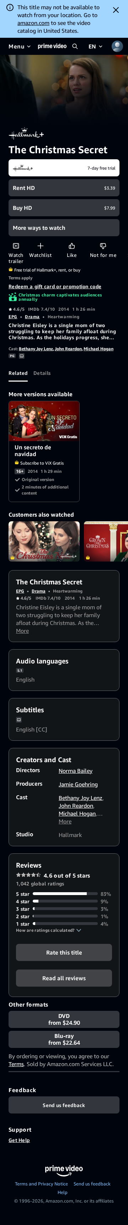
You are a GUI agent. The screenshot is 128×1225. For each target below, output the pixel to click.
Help (63, 1192)
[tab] (18, 373)
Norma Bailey (75, 770)
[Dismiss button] (116, 10)
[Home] (52, 46)
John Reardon (68, 348)
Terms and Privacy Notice (41, 1184)
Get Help (19, 1140)
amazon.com (33, 22)
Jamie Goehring (78, 784)
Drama (32, 316)
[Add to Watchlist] (40, 245)
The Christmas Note (44, 541)
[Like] (71, 245)
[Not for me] (103, 245)
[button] (48, 930)
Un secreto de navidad (44, 421)
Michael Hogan (98, 348)
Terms (16, 1064)
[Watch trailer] (16, 245)
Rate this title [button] (64, 952)
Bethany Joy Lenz (36, 348)
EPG (13, 316)
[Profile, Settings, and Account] (117, 46)
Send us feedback (92, 1184)
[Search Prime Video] (75, 46)
